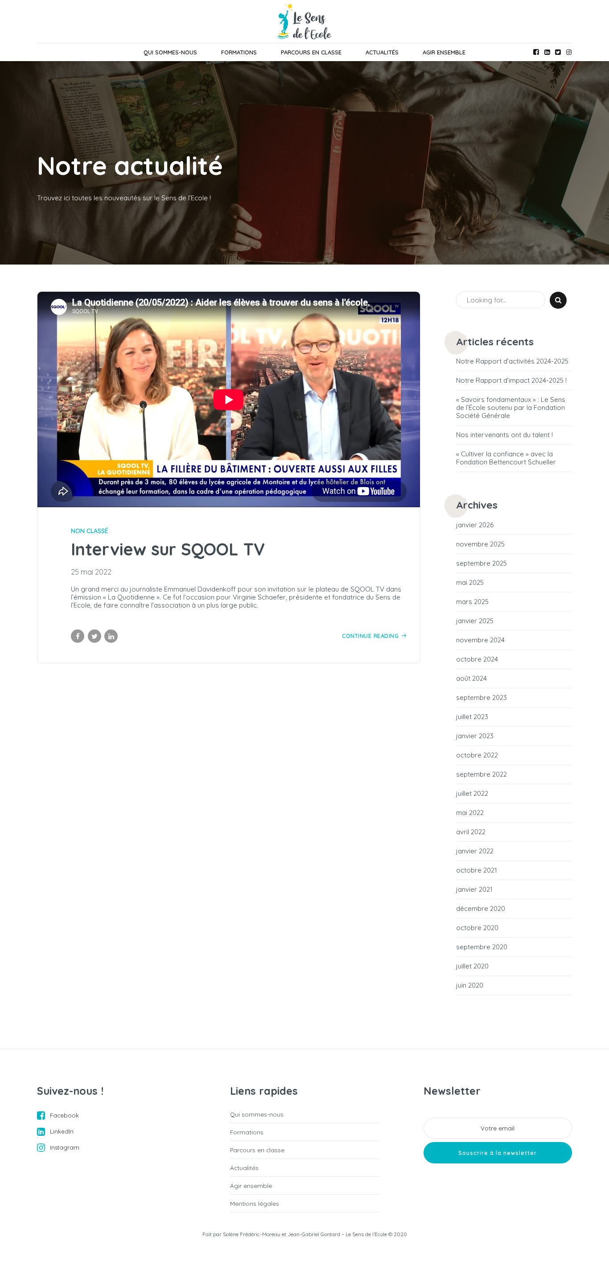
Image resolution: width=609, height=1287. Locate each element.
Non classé (89, 531)
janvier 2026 (475, 525)
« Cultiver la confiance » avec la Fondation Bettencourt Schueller (506, 458)
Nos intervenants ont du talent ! (504, 435)
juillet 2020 (472, 966)
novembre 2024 (480, 640)
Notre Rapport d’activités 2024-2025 (512, 361)
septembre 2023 (481, 698)
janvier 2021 (474, 890)
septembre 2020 (481, 947)
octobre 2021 (476, 870)
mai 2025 (470, 583)
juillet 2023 (472, 717)
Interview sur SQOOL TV (168, 548)
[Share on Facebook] (77, 636)
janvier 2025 (475, 621)
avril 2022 (471, 832)
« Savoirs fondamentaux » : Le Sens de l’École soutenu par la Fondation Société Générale (510, 408)
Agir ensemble (444, 52)
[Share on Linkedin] (111, 636)
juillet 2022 (472, 794)
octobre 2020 (477, 928)
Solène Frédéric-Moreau (251, 1234)
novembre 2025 (480, 544)
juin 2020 (469, 985)
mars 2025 (472, 602)
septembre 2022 (481, 774)
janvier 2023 (475, 736)
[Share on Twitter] (94, 636)
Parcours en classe (311, 52)
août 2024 (471, 679)
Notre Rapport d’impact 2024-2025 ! (511, 381)
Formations (239, 52)
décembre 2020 (480, 909)
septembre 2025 (481, 563)
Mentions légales (254, 1203)
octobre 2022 (477, 755)
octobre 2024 (477, 659)
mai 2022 (470, 813)
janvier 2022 (475, 851)
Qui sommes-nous (170, 52)
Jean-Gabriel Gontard (314, 1234)
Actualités (382, 52)
